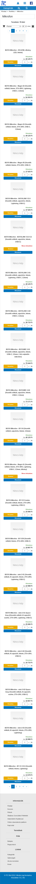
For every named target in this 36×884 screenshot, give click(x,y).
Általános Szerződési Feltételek (18, 815)
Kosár (9, 864)
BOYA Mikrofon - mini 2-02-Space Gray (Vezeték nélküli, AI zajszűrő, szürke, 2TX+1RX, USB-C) (18, 692)
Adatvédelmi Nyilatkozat (15, 819)
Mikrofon (20, 11)
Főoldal (3, 11)
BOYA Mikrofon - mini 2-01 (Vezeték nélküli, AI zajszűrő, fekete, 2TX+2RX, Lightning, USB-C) (18, 577)
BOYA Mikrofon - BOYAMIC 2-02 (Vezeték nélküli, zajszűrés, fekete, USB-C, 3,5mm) (18, 392)
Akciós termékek (13, 861)
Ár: (24, 59)
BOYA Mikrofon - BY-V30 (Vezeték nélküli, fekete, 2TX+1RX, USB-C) (18, 540)
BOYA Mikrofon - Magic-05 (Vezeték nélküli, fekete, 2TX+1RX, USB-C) (18, 164)
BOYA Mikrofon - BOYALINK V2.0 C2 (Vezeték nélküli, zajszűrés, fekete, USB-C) (18, 239)
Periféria (12, 11)
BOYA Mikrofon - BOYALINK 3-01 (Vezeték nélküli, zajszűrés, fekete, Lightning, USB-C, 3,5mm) (18, 275)
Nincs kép (18, 40)
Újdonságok (11, 858)
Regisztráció (12, 844)
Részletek (18, 65)
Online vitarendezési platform (17, 822)
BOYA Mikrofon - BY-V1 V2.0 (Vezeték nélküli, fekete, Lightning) (18, 767)
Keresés (10, 809)
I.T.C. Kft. (22, 878)
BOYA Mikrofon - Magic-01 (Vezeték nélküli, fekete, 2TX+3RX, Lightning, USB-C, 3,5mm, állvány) (18, 466)
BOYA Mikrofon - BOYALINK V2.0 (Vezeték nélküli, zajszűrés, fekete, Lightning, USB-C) (18, 201)
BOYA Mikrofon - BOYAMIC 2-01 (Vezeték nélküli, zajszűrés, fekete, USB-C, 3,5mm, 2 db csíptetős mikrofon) (18, 353)
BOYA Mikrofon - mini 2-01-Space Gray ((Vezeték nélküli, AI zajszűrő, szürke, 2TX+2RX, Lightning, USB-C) (18, 615)
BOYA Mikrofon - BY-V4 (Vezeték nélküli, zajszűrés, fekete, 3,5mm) (18, 430)
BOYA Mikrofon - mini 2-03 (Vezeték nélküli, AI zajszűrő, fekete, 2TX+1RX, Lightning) (18, 730)
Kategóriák (11, 854)
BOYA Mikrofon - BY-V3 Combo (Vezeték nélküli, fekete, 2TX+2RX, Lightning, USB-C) (18, 502)
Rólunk (10, 812)
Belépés (10, 841)
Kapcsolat (11, 825)
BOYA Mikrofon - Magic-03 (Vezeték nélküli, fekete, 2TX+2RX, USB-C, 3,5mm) (18, 126)
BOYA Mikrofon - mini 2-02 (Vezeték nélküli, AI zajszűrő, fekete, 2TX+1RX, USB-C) (18, 653)
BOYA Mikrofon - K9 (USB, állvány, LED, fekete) (18, 51)
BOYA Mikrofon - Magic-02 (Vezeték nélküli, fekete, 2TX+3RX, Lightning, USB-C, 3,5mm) (18, 88)
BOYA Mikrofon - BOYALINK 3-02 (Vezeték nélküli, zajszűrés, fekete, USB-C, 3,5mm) (18, 313)
